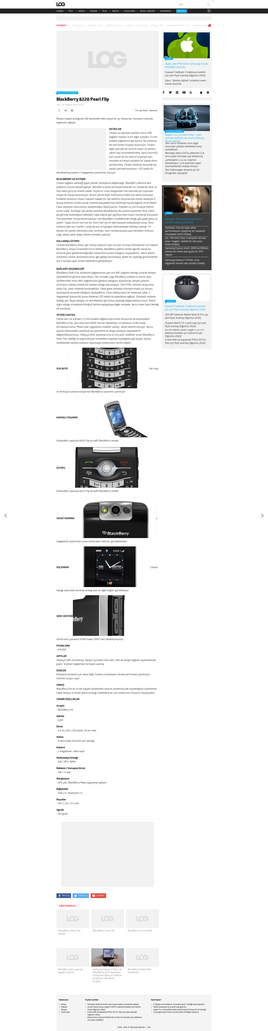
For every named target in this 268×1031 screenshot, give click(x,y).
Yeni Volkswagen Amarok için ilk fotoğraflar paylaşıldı (182, 172)
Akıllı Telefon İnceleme (67, 93)
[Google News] (146, 111)
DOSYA (115, 11)
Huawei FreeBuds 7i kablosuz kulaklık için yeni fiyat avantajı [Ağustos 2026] (185, 74)
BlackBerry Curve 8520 (140, 931)
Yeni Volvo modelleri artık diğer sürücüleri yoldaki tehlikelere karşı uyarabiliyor (183, 146)
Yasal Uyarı (65, 1012)
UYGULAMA (129, 11)
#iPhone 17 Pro (114, 25)
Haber (169, 59)
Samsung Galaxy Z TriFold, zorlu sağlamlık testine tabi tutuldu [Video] (185, 262)
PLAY (104, 11)
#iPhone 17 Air (95, 25)
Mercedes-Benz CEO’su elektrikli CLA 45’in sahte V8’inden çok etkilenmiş (184, 155)
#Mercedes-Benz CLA (177, 25)
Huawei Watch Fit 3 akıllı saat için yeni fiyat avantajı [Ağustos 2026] (185, 325)
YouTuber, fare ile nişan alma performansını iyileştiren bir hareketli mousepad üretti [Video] (185, 231)
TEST (70, 11)
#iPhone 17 (78, 25)
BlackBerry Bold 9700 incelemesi (139, 971)
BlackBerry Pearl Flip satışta (69, 932)
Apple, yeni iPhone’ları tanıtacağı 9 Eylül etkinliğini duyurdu (186, 66)
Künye (63, 1004)
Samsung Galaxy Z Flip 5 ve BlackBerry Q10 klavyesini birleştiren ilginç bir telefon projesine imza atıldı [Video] (107, 975)
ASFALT (81, 11)
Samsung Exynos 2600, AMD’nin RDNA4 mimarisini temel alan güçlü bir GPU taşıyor (186, 251)
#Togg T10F (157, 25)
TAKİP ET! (181, 11)
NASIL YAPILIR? (147, 11)
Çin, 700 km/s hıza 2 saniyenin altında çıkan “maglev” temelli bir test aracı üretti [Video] (185, 241)
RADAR (93, 11)
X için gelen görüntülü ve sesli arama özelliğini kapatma (176, 1012)
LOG (58, 105)
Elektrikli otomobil (174, 131)
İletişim (64, 1010)
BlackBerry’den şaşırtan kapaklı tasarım (70, 971)
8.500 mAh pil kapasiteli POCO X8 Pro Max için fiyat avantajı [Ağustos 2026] (185, 341)
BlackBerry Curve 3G (104, 931)
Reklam (64, 1007)
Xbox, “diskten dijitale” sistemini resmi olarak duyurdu (185, 82)
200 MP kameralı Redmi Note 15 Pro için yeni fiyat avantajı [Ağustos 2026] (186, 316)
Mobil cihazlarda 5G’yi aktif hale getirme (169, 1007)
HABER (59, 11)
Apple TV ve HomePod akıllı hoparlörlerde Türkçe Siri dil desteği (179, 1010)
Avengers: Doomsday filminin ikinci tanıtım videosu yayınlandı (183, 221)
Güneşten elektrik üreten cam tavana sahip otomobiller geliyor (113, 1004)
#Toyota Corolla (201, 25)
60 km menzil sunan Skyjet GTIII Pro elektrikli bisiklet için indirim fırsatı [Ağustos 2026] (184, 333)
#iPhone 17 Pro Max (137, 25)
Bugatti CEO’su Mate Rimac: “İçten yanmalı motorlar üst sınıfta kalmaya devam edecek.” (184, 138)
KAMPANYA (165, 11)
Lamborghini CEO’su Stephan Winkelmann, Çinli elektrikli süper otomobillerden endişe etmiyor (183, 163)
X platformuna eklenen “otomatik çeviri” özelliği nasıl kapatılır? (179, 1004)
